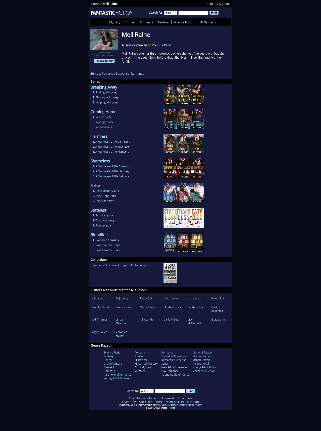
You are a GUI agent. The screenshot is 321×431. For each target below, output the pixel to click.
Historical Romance (173, 356)
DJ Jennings (123, 298)
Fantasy (163, 22)
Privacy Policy (129, 401)
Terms (159, 401)
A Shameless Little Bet (109, 176)
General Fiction (202, 352)
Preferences (193, 401)
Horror (108, 360)
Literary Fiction (202, 356)
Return (99, 117)
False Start (102, 201)
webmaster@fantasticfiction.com (185, 404)
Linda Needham (122, 321)
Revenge (100, 122)
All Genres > (208, 22)
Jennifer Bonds (101, 307)
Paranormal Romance (117, 374)
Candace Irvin (195, 307)
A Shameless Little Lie (108, 171)
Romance (146, 22)
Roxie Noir (217, 298)
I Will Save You (104, 245)
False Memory (104, 191)
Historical (141, 360)
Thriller (130, 22)
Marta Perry (147, 307)
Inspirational (201, 363)
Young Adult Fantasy (116, 378)
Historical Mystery (146, 363)
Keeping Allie (103, 102)
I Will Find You (104, 240)
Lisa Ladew (194, 298)
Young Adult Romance (175, 374)
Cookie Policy (145, 401)
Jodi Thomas (100, 319)
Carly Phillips (172, 319)
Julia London (147, 319)
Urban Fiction (201, 360)
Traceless (101, 220)
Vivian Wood (171, 298)
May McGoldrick (194, 321)
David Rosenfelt (217, 309)
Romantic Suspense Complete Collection (118, 265)
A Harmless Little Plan (109, 151)
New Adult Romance (174, 367)
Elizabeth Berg (173, 307)
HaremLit (109, 371)
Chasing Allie (103, 97)
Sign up (224, 4)
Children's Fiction (204, 371)
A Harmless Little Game (110, 141)
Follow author (104, 60)
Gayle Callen (99, 332)
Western (140, 371)
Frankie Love (124, 307)
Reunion (100, 127)
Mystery (114, 22)
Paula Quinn (147, 298)
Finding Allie (103, 92)
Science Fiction (184, 22)
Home (95, 4)
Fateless (100, 225)
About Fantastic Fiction (143, 398)
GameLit (109, 367)
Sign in (211, 4)
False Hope (102, 196)
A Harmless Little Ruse (109, 146)
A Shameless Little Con (109, 166)
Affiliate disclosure (175, 401)
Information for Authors (177, 398)
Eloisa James (219, 319)
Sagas (165, 363)
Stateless (101, 215)
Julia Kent (164, 45)
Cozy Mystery (143, 367)
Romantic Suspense (115, 73)
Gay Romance (170, 371)
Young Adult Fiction (205, 367)
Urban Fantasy (113, 363)
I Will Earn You (104, 250)
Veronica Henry (121, 333)
